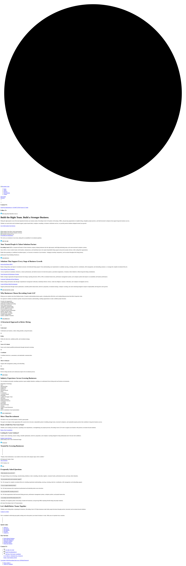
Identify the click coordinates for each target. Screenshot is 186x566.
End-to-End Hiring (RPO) (7, 264)
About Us (5, 527)
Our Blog (5, 531)
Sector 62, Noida (24, 207)
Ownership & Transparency (7, 235)
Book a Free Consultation (6, 430)
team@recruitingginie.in (11, 552)
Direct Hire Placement (8, 539)
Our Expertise (6, 193)
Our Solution (6, 530)
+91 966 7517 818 (9, 550)
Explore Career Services (6, 438)
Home (4, 189)
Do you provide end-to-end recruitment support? (11, 479)
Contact (5, 194)
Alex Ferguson (4, 460)
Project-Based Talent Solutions (8, 269)
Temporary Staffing (7, 541)
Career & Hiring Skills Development (9, 284)
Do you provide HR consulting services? (9, 491)
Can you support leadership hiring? (8, 485)
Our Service (6, 528)
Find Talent (3, 196)
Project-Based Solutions (8, 538)
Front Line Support (7, 543)
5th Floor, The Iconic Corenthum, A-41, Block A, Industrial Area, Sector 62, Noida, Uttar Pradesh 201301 (13, 555)
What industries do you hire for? (8, 473)
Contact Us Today (5, 511)
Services (5, 191)
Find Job (3, 198)
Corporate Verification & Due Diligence (10, 279)
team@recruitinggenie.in (6, 207)
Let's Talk (3, 225)
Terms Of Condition (8, 564)
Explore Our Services (10, 225)
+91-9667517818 (16, 207)
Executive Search (7, 542)
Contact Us (6, 532)
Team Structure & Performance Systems (10, 274)
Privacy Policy (6, 562)
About (4, 190)
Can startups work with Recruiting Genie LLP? (10, 497)
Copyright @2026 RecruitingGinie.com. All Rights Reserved (15, 560)
